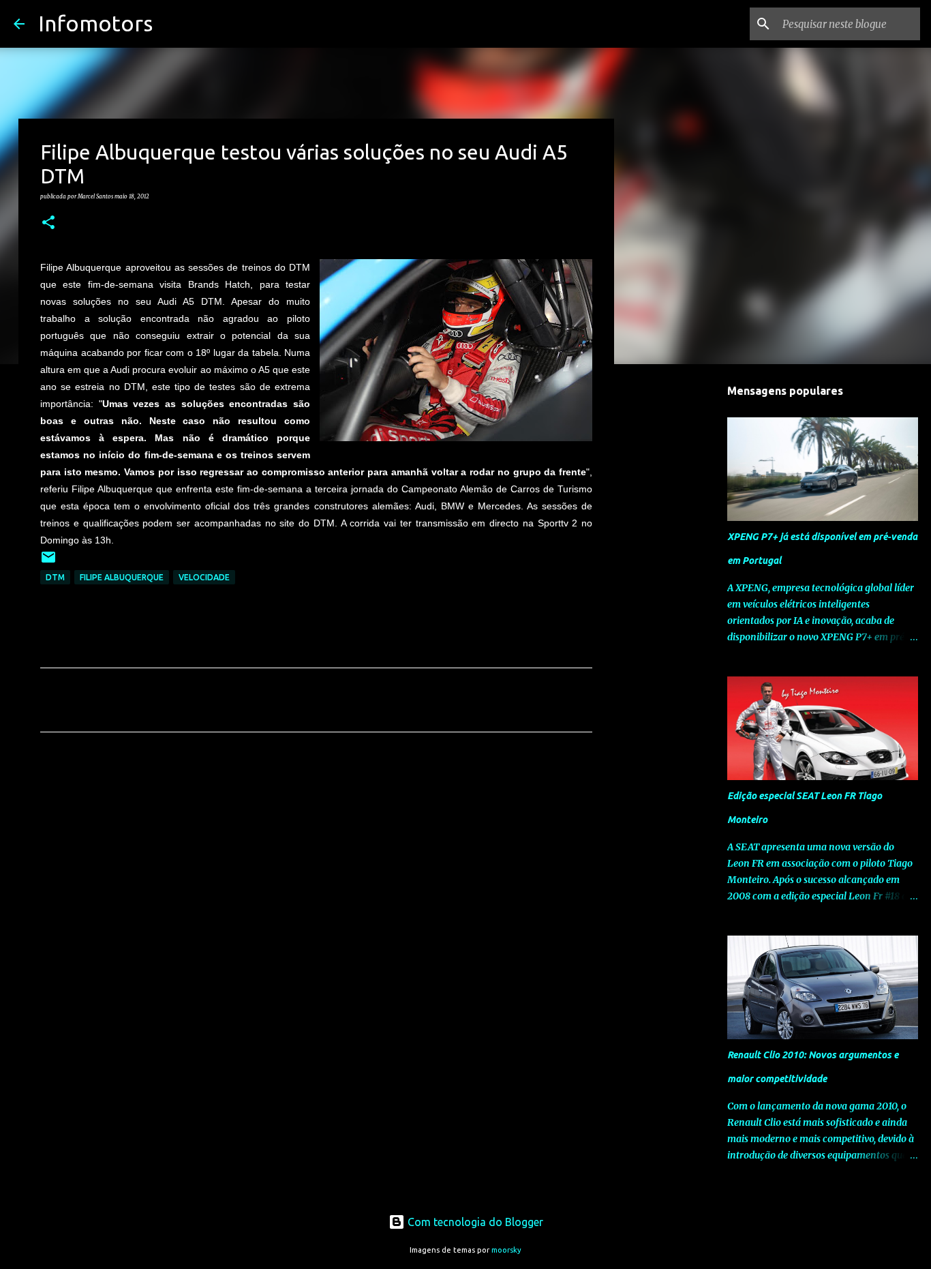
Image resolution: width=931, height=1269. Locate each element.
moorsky (506, 1250)
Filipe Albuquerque (122, 577)
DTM (55, 577)
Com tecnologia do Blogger (474, 1222)
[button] (48, 223)
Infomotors (95, 23)
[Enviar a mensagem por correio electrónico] (48, 562)
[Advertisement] (316, 870)
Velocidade (204, 577)
